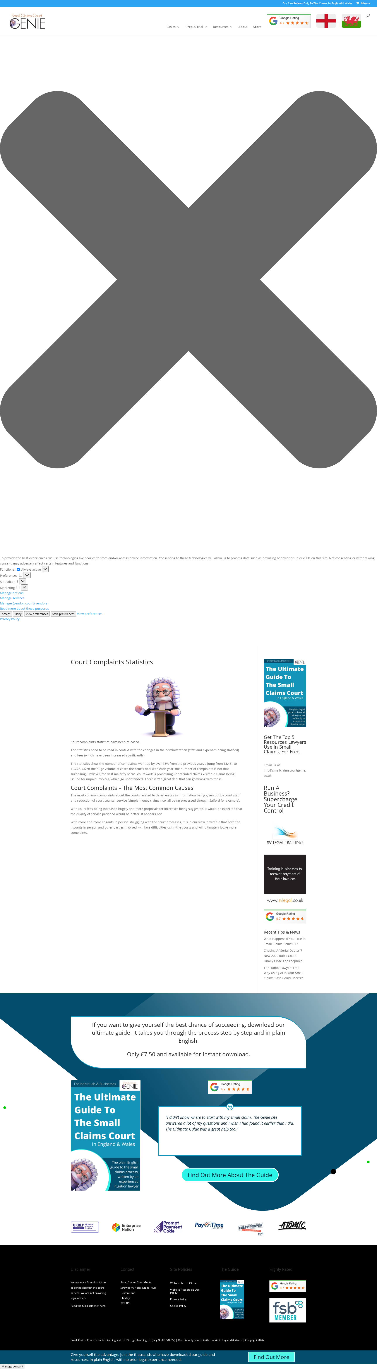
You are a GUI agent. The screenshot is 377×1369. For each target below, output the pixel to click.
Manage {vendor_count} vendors (23, 603)
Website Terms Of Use (183, 1283)
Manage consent (12, 1366)
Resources (220, 27)
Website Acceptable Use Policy (185, 1291)
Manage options (12, 593)
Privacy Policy (9, 619)
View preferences (37, 614)
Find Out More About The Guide (230, 1175)
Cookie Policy (178, 1306)
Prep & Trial (194, 27)
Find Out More (271, 1356)
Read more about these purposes (24, 608)
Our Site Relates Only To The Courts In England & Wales (317, 3)
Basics (171, 27)
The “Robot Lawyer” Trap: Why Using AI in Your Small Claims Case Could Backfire (283, 973)
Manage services (12, 598)
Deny (18, 614)
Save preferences (63, 614)
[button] (188, 280)
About (243, 27)
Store (257, 27)
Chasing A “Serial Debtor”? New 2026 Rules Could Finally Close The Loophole (283, 955)
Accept (6, 614)
